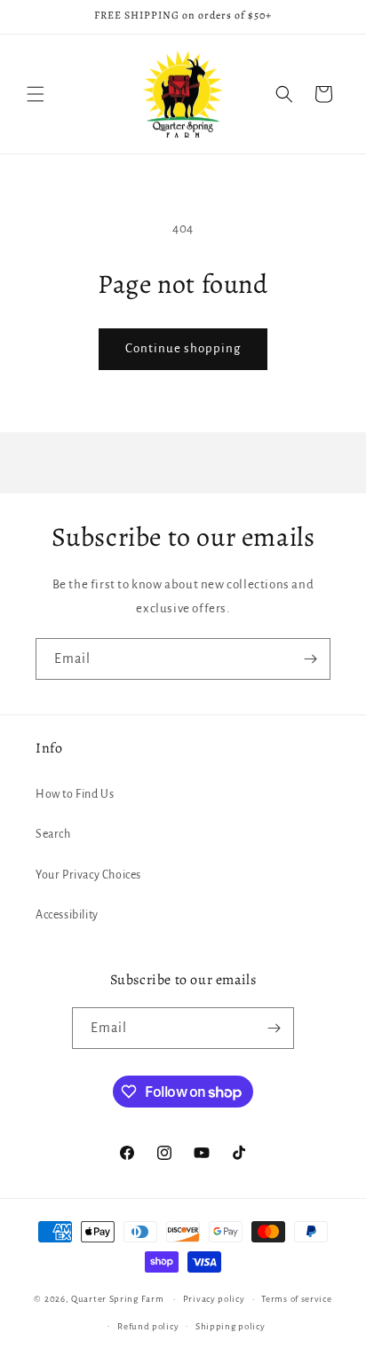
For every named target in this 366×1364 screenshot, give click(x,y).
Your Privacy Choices (88, 875)
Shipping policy (230, 1326)
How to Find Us (75, 794)
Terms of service (296, 1299)
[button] (35, 94)
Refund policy (148, 1326)
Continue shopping (183, 348)
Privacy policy (214, 1299)
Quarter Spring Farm (117, 1299)
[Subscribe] (310, 659)
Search (53, 834)
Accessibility (67, 915)
